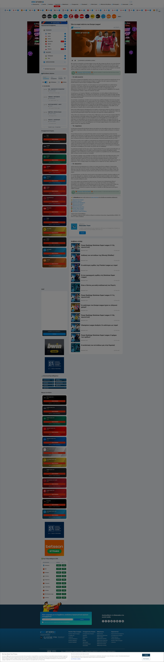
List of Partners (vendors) (76, 658)
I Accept (146, 655)
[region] (82, 657)
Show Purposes (146, 658)
